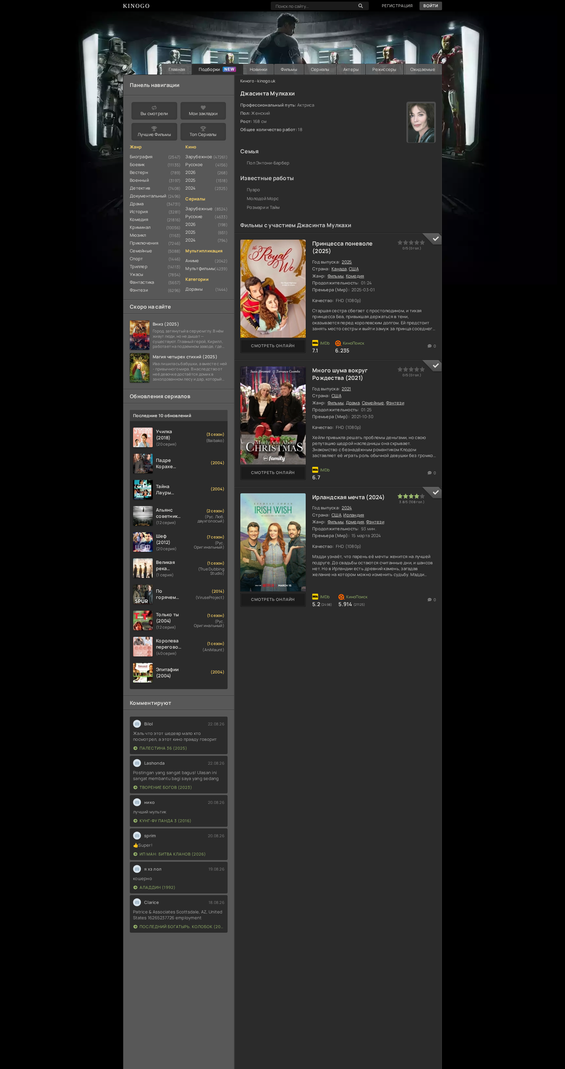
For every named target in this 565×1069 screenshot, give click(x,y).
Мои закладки (203, 113)
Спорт (136, 259)
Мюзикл (138, 235)
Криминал (140, 227)
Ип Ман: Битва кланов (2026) (173, 854)
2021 (346, 389)
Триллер (138, 266)
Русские (193, 216)
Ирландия (353, 515)
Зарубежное (198, 157)
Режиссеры (384, 69)
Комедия (355, 276)
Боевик (137, 164)
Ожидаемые (422, 69)
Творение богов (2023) (166, 787)
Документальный (148, 196)
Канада (339, 269)
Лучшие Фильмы (154, 134)
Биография (141, 157)
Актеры (351, 69)
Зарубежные (199, 209)
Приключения (144, 243)
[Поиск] (360, 6)
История (139, 211)
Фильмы (289, 69)
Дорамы (194, 289)
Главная (177, 69)
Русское (194, 164)
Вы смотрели (154, 113)
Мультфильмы (200, 268)
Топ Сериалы (203, 134)
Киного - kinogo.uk (258, 81)
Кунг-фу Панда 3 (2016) (166, 820)
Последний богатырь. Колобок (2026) (182, 926)
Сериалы (320, 69)
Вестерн (139, 172)
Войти (430, 5)
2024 (347, 508)
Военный (139, 180)
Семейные (373, 403)
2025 (347, 262)
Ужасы (136, 274)
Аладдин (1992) (158, 887)
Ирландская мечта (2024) (348, 497)
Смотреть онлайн (273, 345)
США (354, 269)
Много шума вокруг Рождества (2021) (340, 374)
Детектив (140, 188)
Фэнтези (395, 403)
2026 (190, 172)
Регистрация (397, 5)
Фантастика (142, 282)
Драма (353, 403)
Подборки (209, 69)
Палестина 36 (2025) (163, 748)
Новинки (258, 69)
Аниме (192, 260)
